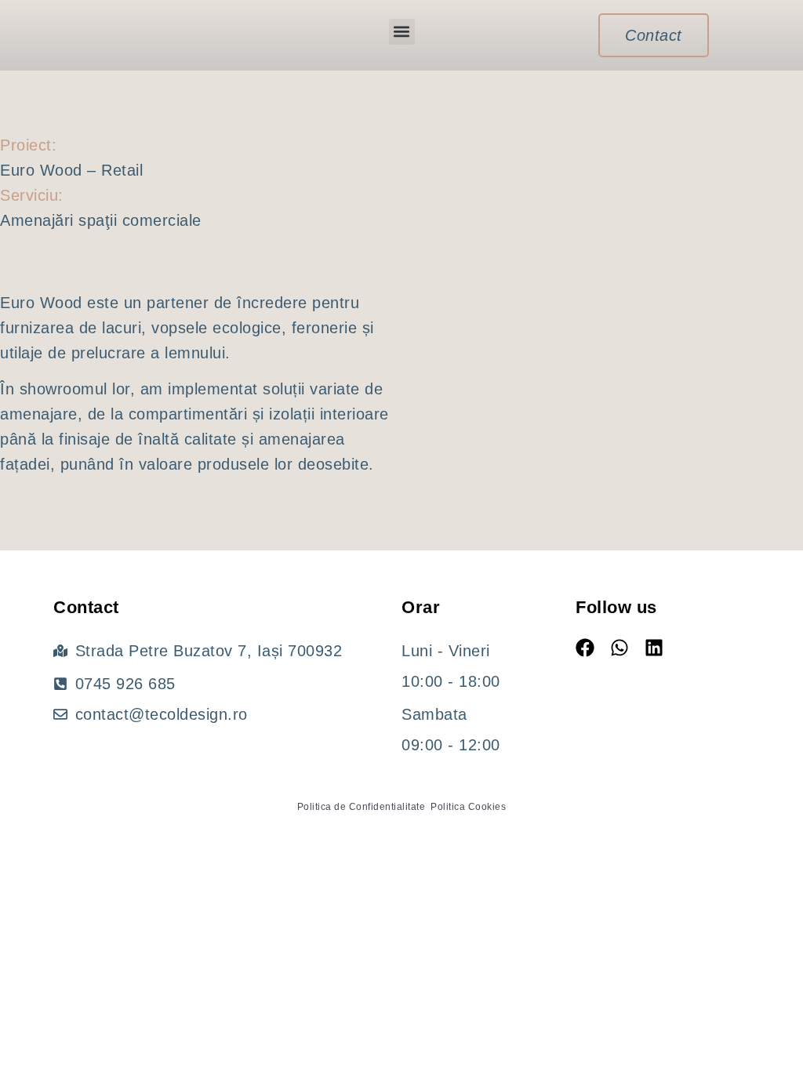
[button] (402, 32)
